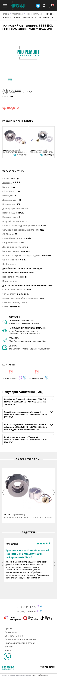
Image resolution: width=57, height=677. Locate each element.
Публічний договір (40, 675)
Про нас (9, 628)
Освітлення (17, 14)
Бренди (9, 646)
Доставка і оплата (14, 635)
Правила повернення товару (20, 642)
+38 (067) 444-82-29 (26, 607)
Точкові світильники (34, 14)
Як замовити (11, 632)
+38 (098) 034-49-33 (26, 611)
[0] (50, 6)
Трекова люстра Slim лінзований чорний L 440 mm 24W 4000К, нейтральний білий (27, 554)
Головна (5, 14)
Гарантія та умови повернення (20, 639)
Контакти (9, 650)
